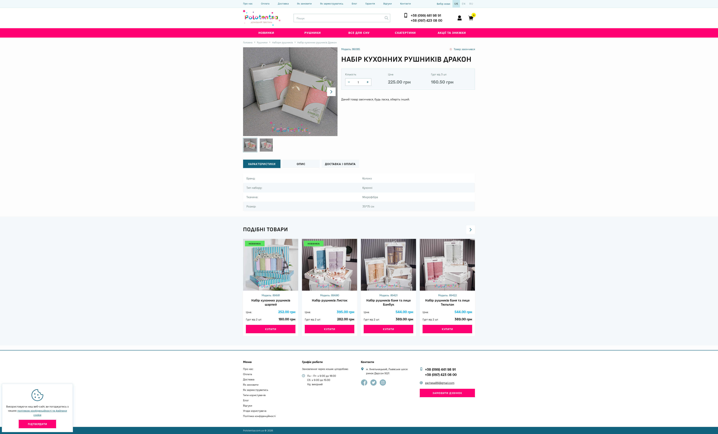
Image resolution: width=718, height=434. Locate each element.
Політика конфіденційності (259, 416)
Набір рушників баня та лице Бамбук (388, 302)
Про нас (248, 3)
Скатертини (405, 32)
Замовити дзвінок (447, 393)
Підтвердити (37, 424)
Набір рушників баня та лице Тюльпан (447, 302)
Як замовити (304, 3)
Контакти (405, 3)
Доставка (283, 3)
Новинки (266, 32)
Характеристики (262, 164)
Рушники (312, 32)
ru (471, 3)
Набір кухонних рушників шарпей (270, 302)
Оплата (265, 3)
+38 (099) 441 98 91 (426, 15)
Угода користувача (254, 410)
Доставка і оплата (340, 164)
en (464, 3)
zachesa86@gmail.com (439, 382)
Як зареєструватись (331, 3)
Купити (270, 329)
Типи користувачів (254, 395)
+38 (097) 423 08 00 (426, 20)
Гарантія (370, 3)
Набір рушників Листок (329, 300)
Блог (354, 3)
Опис (301, 164)
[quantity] (348, 82)
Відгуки (387, 3)
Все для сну (359, 32)
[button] (331, 91)
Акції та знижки (452, 32)
